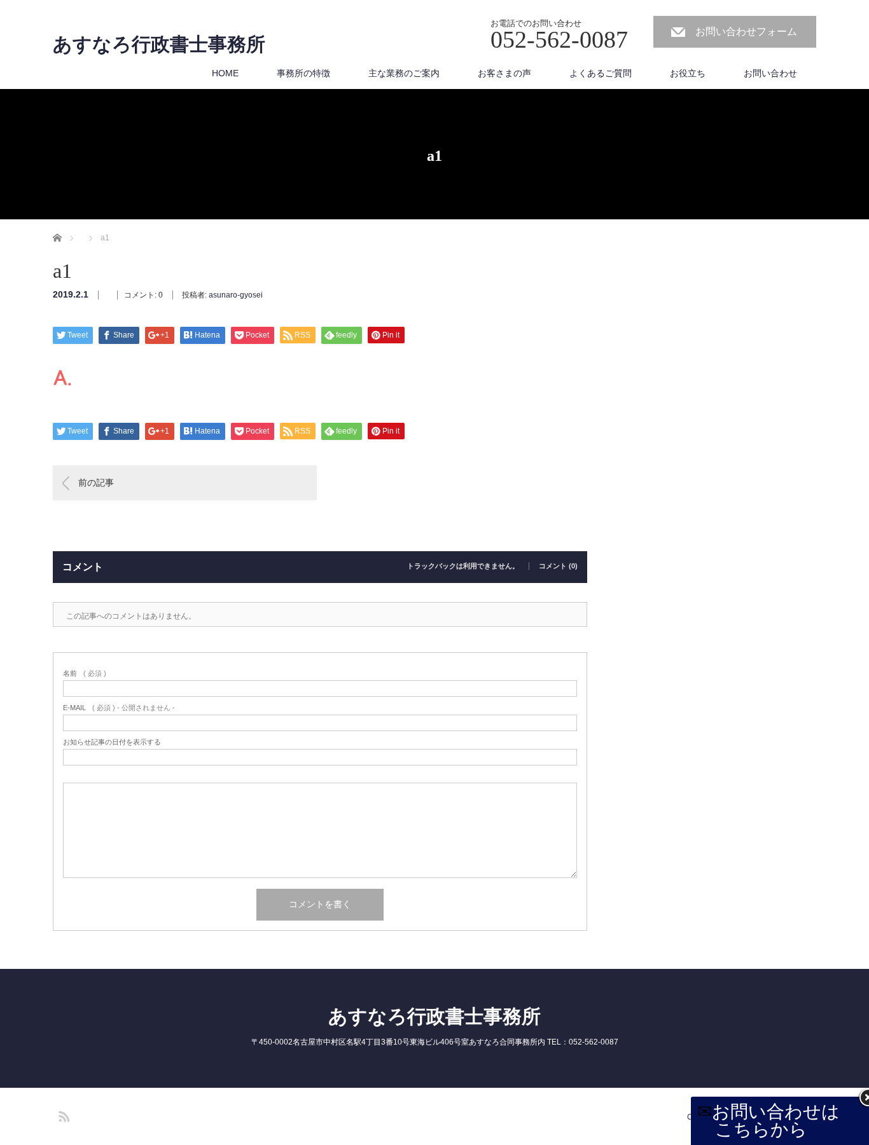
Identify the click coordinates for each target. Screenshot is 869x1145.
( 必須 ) (84, 673)
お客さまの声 (504, 73)
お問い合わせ (770, 73)
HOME (225, 73)
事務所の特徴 (303, 73)
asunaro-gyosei (236, 295)
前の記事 (96, 482)
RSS (62, 1114)
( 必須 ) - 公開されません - (119, 707)
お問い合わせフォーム (746, 31)
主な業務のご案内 (404, 73)
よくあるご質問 (600, 73)
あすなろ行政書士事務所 (159, 44)
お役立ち (688, 73)
